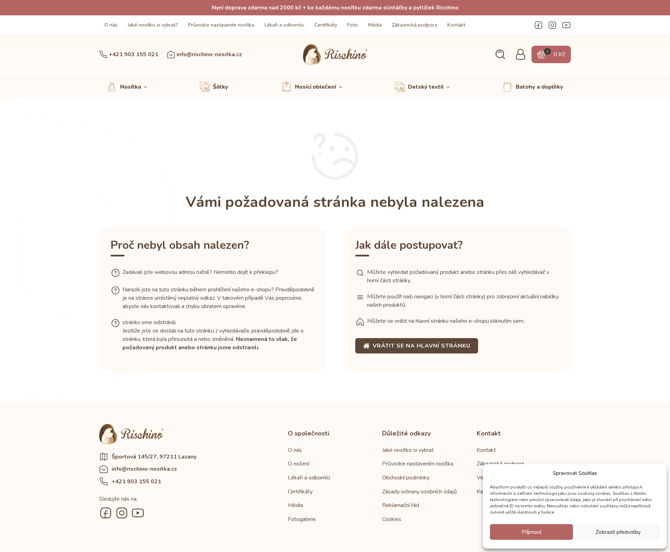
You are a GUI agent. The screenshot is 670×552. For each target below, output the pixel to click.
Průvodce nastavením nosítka (221, 24)
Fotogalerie (302, 519)
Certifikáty (325, 24)
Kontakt (456, 24)
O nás (111, 24)
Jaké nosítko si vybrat (408, 450)
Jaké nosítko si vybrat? (153, 24)
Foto (352, 24)
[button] (500, 54)
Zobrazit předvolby (618, 532)
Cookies (391, 519)
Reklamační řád (400, 505)
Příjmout (532, 532)
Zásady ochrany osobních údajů (419, 491)
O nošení (298, 464)
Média (375, 24)
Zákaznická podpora (414, 24)
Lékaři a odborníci (284, 24)
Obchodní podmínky (406, 478)
